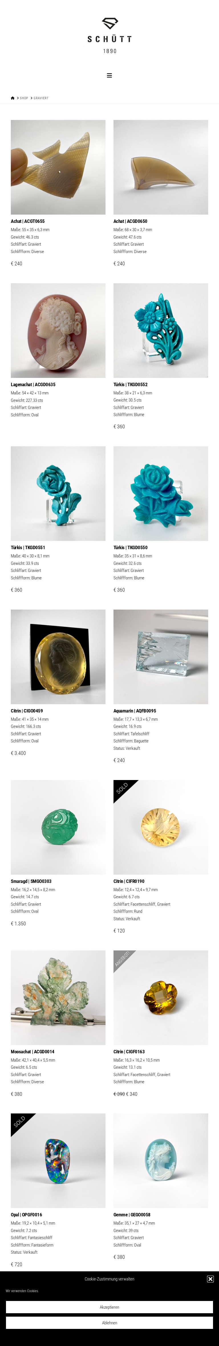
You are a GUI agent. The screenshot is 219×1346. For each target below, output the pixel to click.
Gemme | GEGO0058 (132, 1214)
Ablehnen (109, 1322)
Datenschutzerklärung (113, 1338)
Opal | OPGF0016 (26, 1214)
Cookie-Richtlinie (84, 1338)
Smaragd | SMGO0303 (31, 881)
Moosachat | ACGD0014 (32, 1051)
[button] (210, 1279)
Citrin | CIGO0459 (27, 711)
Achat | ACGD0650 (130, 221)
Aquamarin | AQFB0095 (134, 711)
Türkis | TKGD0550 (130, 547)
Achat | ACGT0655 (27, 221)
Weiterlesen (58, 367)
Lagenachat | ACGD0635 (33, 384)
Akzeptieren (109, 1307)
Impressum (138, 1338)
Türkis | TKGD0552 (130, 384)
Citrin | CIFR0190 (129, 881)
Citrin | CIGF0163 (129, 1051)
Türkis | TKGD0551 (28, 547)
